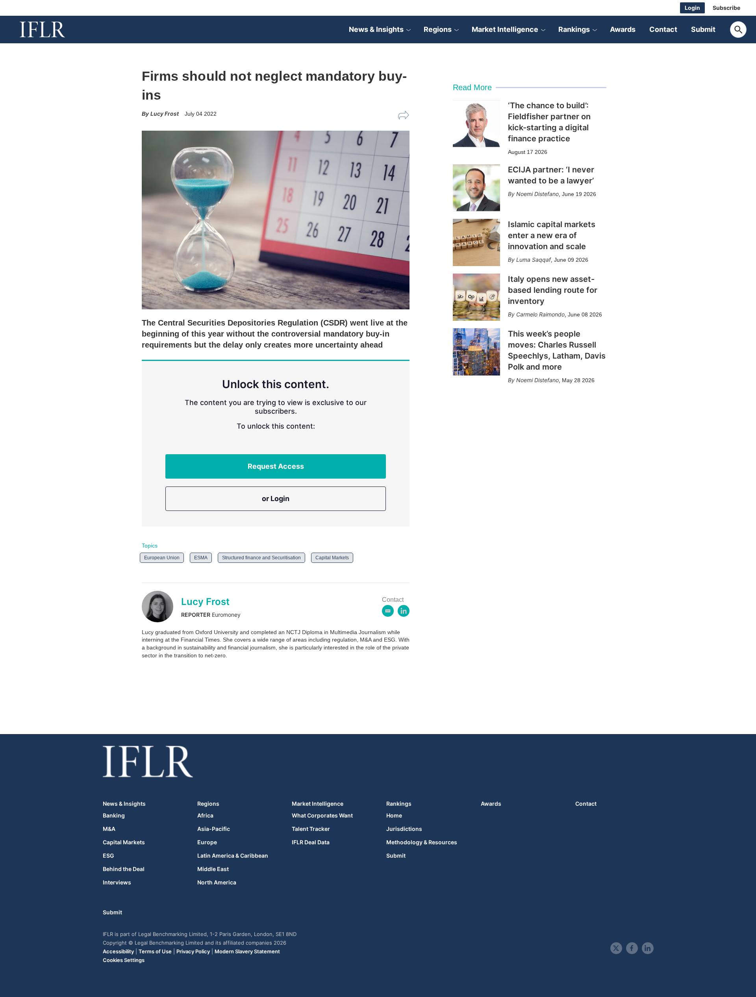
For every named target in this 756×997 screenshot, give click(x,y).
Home (394, 815)
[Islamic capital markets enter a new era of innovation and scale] (476, 242)
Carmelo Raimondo (540, 314)
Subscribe (726, 7)
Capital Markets (332, 557)
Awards (623, 29)
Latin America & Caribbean (232, 855)
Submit (703, 29)
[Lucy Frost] (161, 606)
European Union (162, 557)
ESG (108, 855)
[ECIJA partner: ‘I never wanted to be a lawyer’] (476, 187)
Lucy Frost (205, 601)
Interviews (117, 882)
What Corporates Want (322, 815)
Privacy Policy (193, 951)
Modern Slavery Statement (247, 951)
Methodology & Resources (421, 842)
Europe (207, 842)
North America (216, 882)
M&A (109, 829)
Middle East (213, 869)
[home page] (51, 29)
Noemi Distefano (537, 194)
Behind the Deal (124, 869)
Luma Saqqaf (533, 259)
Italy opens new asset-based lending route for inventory (552, 290)
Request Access (276, 466)
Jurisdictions (404, 829)
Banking (114, 815)
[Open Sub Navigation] (408, 29)
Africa (205, 815)
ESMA (201, 557)
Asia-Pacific (213, 829)
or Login (275, 498)
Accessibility (118, 951)
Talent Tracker (311, 829)
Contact (663, 29)
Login (692, 7)
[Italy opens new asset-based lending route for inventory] (476, 297)
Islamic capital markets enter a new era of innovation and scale (551, 235)
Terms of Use (155, 951)
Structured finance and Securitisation (261, 557)
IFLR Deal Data (311, 842)
